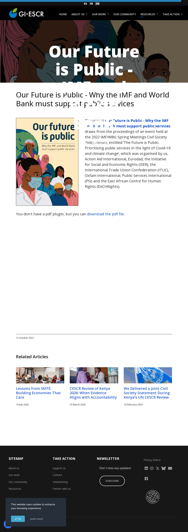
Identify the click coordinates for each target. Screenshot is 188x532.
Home (63, 14)
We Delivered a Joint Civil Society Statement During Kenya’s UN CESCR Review (147, 393)
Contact (57, 475)
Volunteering (60, 482)
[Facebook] (83, 142)
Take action (171, 14)
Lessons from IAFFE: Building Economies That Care (38, 393)
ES (85, 3)
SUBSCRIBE (112, 481)
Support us (59, 468)
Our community (124, 14)
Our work (99, 14)
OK (19, 518)
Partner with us (62, 488)
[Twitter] (105, 142)
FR (91, 3)
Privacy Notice (152, 460)
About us (77, 14)
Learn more (36, 518)
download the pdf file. (106, 213)
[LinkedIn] (95, 142)
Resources (147, 14)
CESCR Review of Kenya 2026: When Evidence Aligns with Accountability (93, 393)
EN (97, 3)
